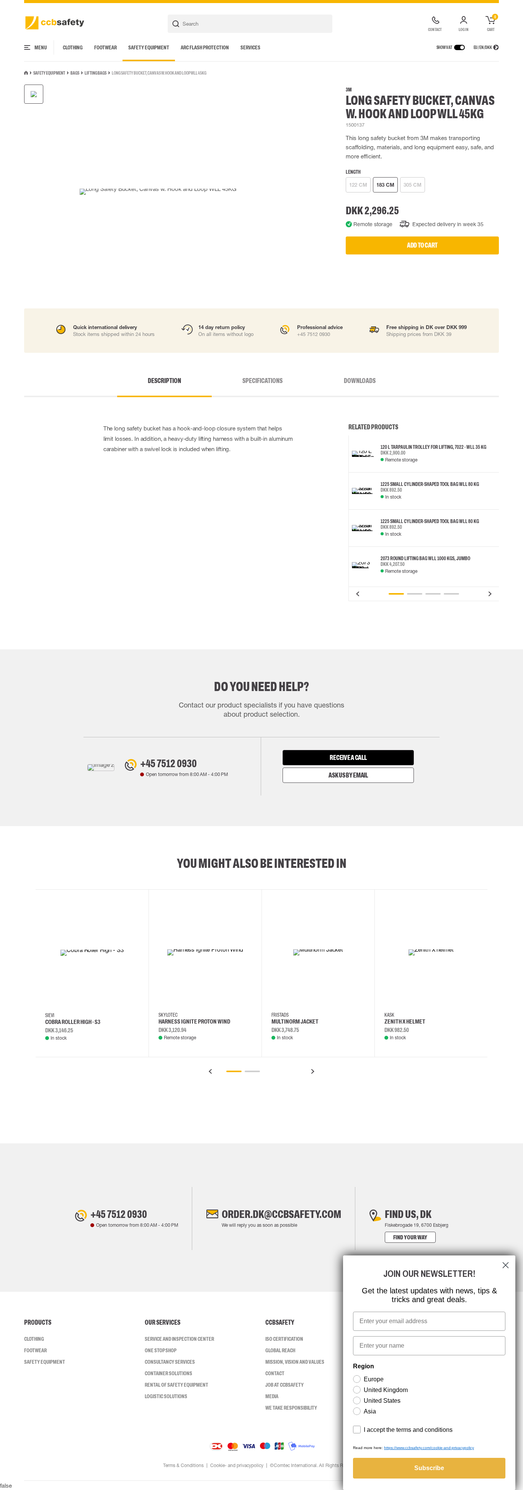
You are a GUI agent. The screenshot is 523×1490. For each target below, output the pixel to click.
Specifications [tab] (262, 381)
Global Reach (280, 1350)
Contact (274, 1373)
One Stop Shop (161, 1350)
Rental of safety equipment (176, 1385)
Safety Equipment (148, 47)
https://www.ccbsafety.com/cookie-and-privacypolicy (429, 1448)
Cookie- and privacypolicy (236, 1465)
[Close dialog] (505, 1265)
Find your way (410, 1237)
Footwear (105, 47)
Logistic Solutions (166, 1396)
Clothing (73, 47)
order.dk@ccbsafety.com (281, 1214)
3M (348, 90)
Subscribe (429, 1468)
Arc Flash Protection (205, 47)
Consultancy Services (170, 1362)
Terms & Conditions (183, 1465)
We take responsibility (291, 1408)
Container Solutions (168, 1373)
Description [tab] (164, 381)
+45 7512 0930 (168, 763)
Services (250, 47)
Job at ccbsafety (284, 1385)
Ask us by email (348, 775)
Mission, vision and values (294, 1362)
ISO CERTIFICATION (284, 1339)
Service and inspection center (179, 1339)
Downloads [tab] (360, 381)
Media (271, 1396)
